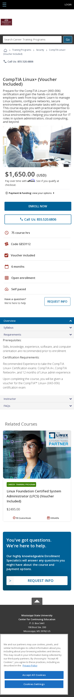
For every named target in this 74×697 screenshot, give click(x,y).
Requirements (12, 334)
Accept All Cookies (34, 675)
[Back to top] (37, 615)
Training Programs (21, 49)
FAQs (7, 405)
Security (40, 49)
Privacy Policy (30, 665)
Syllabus (8, 327)
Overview (10, 320)
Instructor (10, 399)
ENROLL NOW (38, 206)
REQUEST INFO (57, 301)
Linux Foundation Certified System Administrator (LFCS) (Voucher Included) (34, 496)
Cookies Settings (34, 684)
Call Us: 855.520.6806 (18, 61)
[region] (34, 664)
